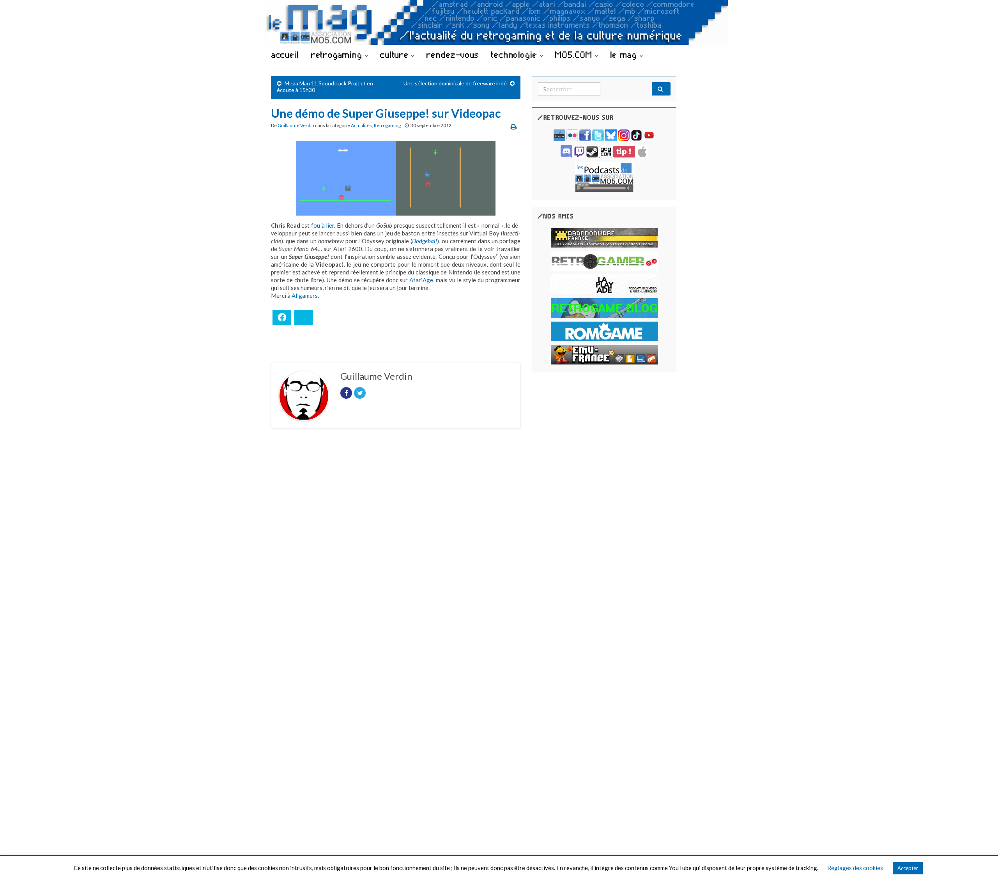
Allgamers (305, 295)
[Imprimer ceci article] (514, 126)
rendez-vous (452, 54)
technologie (515, 54)
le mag (625, 54)
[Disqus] (395, 541)
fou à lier (322, 225)
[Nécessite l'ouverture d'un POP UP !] (604, 176)
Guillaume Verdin (296, 125)
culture (395, 54)
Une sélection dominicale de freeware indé (455, 83)
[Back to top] (980, 863)
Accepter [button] (907, 868)
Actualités (361, 125)
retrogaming (338, 54)
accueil (285, 54)
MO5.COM (575, 54)
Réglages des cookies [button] (855, 867)
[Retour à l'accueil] (499, 22)
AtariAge (421, 279)
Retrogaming (387, 125)
